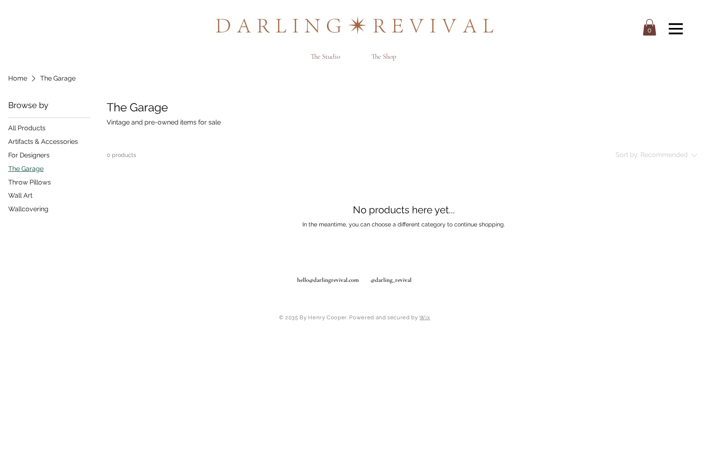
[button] (649, 27)
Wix (424, 317)
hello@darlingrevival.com (328, 280)
